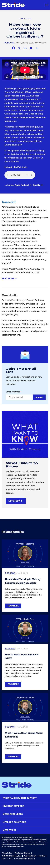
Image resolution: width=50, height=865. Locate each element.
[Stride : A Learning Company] (13, 5)
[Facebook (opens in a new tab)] (13, 48)
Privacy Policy (7, 853)
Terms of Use (7, 859)
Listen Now (14, 501)
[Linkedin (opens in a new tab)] (25, 48)
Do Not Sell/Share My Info (11, 856)
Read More (13, 606)
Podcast (9, 43)
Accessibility (28, 856)
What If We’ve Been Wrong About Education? (24, 734)
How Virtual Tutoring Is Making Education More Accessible (22, 581)
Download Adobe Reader (23, 859)
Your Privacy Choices (22, 853)
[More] (37, 48)
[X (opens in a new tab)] (19, 48)
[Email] (31, 48)
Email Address (13, 391)
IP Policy (42, 856)
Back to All (26, 18)
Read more (8, 278)
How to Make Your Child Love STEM (21, 656)
